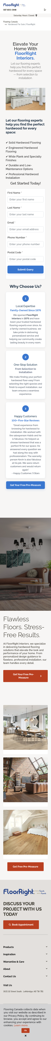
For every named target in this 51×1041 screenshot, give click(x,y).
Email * (11, 222)
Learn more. (21, 1025)
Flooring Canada (10, 22)
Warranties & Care (13, 961)
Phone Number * (17, 237)
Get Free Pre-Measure (25, 866)
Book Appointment (22, 924)
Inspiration (9, 954)
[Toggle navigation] (45, 9)
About (6, 969)
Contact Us (9, 976)
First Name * (14, 192)
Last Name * (14, 207)
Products (8, 947)
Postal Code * (15, 252)
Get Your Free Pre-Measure (25, 485)
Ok (25, 1030)
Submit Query (25, 269)
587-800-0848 (9, 10)
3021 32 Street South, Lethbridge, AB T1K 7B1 (23, 991)
